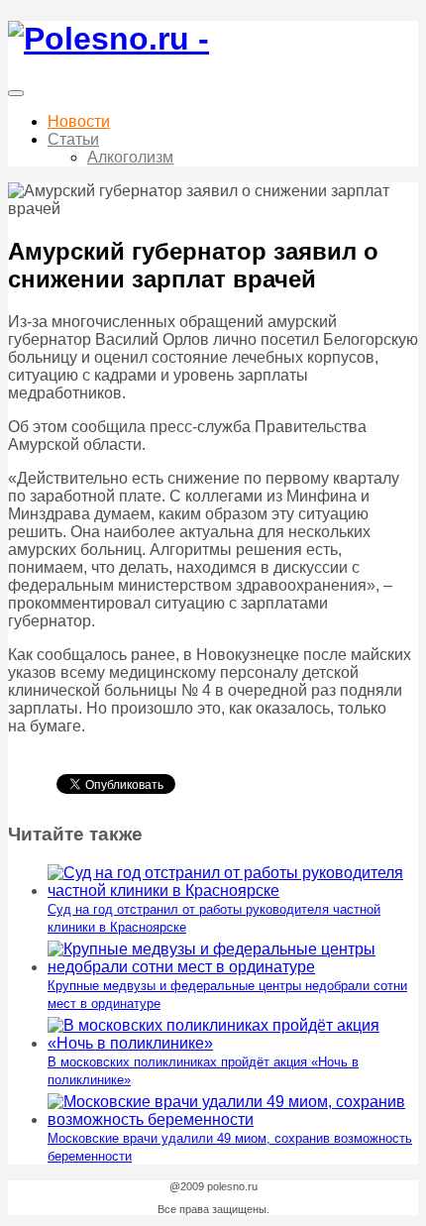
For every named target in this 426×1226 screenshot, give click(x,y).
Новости (79, 121)
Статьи (73, 139)
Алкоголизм (130, 157)
